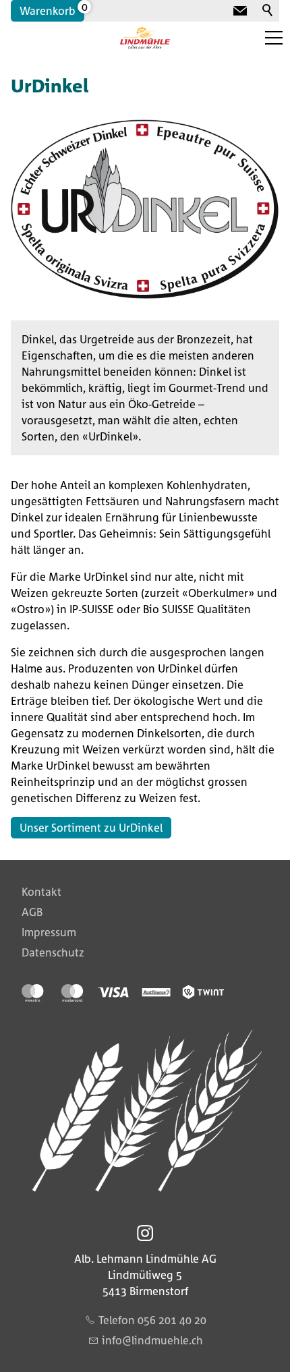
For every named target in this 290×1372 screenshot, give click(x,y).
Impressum (49, 932)
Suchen (268, 11)
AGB (32, 912)
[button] (274, 38)
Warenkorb (48, 11)
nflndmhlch (154, 1340)
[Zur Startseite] (145, 38)
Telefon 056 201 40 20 (152, 1320)
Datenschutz (53, 952)
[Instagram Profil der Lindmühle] (145, 1233)
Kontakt (41, 891)
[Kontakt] (240, 11)
